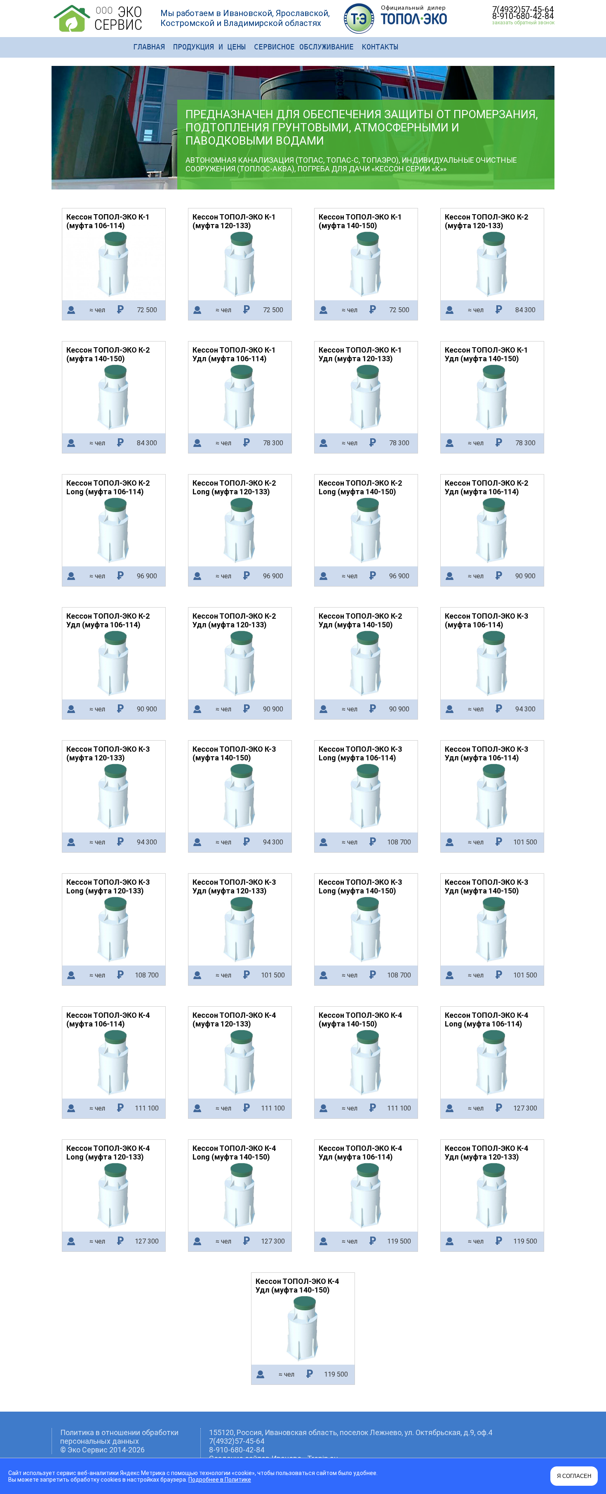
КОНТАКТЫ (380, 46)
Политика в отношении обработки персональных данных (119, 1436)
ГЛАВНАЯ (149, 46)
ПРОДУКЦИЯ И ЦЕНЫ (209, 46)
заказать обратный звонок (523, 23)
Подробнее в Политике (219, 1479)
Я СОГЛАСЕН (574, 1476)
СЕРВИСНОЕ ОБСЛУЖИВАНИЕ (304, 46)
